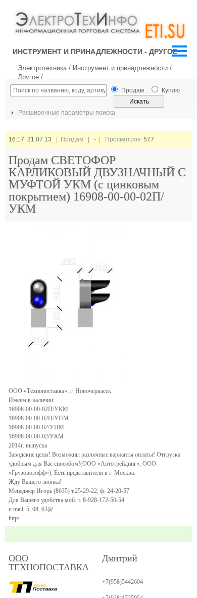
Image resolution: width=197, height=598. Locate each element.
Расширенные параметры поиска (66, 112)
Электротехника (42, 68)
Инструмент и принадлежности (120, 68)
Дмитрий (119, 558)
